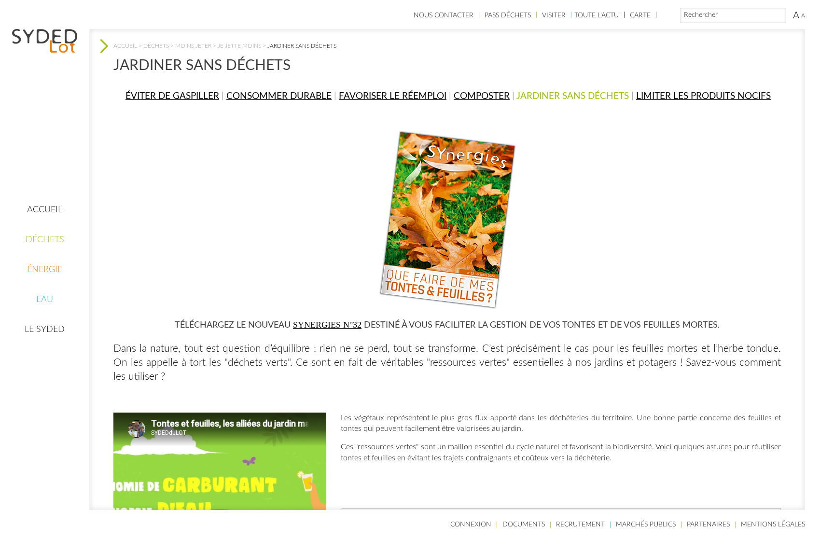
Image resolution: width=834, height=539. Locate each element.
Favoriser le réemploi (392, 96)
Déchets (45, 239)
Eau (44, 299)
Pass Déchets (508, 15)
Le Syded (45, 329)
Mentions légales (773, 524)
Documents (523, 524)
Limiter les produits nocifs (703, 96)
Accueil (44, 210)
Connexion (470, 524)
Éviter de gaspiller (172, 96)
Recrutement (580, 524)
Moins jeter (193, 46)
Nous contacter (443, 15)
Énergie (44, 269)
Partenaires (708, 524)
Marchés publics (646, 524)
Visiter (554, 15)
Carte (640, 15)
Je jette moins (239, 46)
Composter (482, 96)
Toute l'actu (596, 15)
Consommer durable (279, 96)
